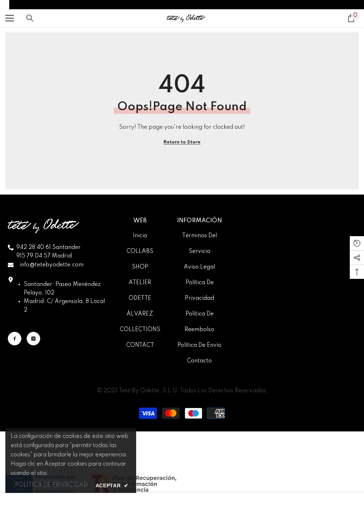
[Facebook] (14, 338)
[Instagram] (33, 338)
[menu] (9, 18)
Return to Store (182, 142)
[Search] (30, 18)
